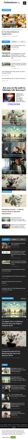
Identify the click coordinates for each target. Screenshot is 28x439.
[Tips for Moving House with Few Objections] (6, 50)
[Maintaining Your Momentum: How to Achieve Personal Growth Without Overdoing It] (6, 228)
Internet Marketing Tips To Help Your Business (13, 78)
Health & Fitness (6, 29)
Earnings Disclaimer (4, 426)
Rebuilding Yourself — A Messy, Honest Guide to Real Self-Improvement (12, 121)
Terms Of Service (16, 424)
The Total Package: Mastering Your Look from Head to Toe (17, 413)
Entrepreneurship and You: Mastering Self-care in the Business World (13, 187)
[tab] (6, 42)
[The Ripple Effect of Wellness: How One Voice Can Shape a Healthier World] (6, 221)
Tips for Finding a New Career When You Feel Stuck (13, 171)
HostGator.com (15, 433)
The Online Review (16, 429)
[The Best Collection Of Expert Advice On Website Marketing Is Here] (6, 65)
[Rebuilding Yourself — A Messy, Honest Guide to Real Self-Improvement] (14, 200)
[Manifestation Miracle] (14, 105)
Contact (9, 424)
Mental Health (5, 319)
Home (2, 424)
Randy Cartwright (16, 357)
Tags (22, 41)
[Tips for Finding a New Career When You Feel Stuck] (6, 400)
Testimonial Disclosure (22, 426)
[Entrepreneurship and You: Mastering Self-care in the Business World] (14, 339)
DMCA (14, 427)
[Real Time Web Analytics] (3, 438)
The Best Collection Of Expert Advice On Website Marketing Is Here (18, 65)
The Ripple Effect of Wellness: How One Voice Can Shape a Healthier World (13, 139)
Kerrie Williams (16, 327)
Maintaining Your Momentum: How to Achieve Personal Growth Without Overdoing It (13, 155)
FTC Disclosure (13, 426)
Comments (14, 41)
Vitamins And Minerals (16, 29)
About (5, 424)
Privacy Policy (24, 424)
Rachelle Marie (15, 36)
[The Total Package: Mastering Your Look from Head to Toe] (6, 417)
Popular (6, 41)
